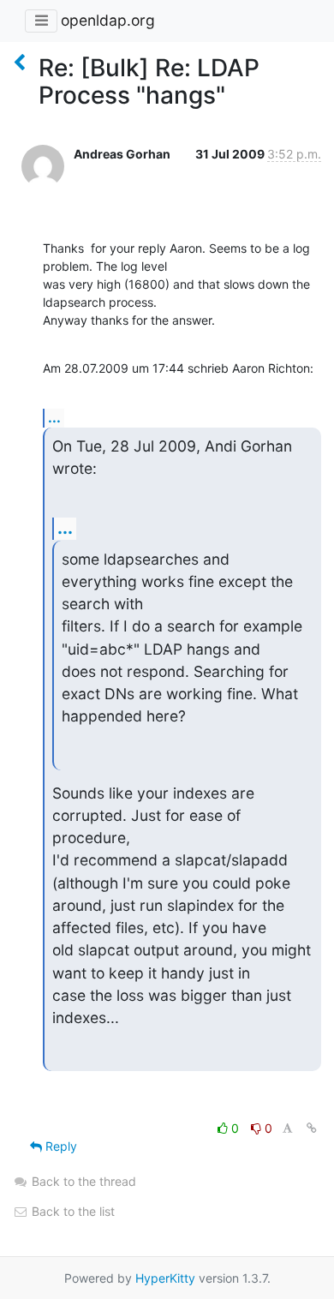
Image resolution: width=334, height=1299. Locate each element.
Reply (59, 1146)
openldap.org (108, 20)
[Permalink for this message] (311, 1128)
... (54, 417)
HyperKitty (165, 1278)
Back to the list (71, 1211)
